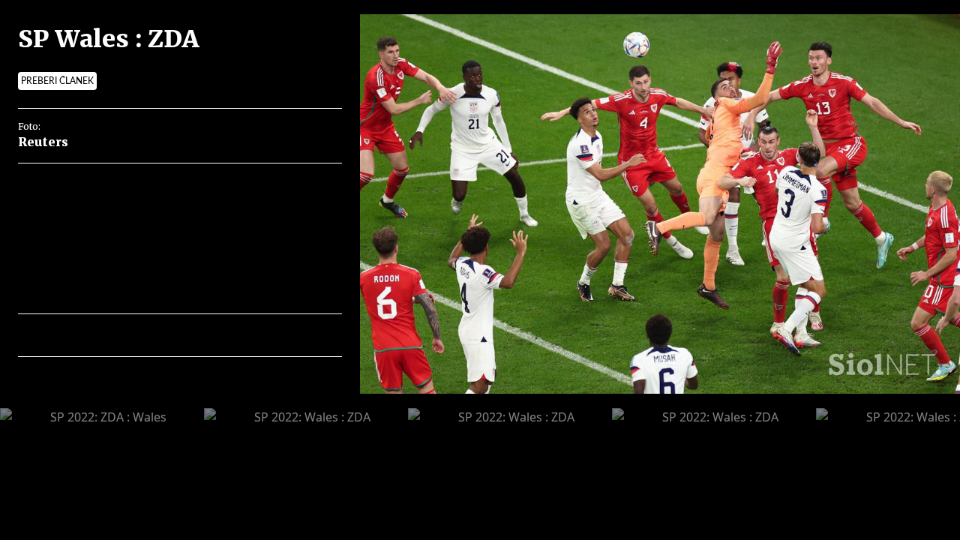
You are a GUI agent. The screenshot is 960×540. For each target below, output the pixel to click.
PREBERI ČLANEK (57, 81)
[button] (95, 335)
